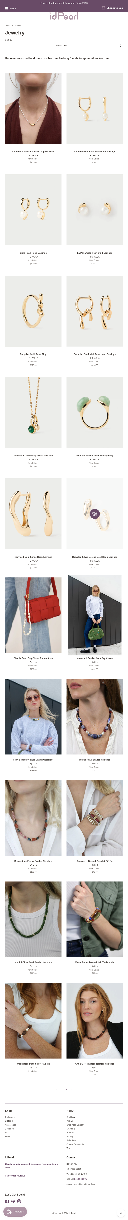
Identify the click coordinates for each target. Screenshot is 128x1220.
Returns (70, 1132)
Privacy (69, 1136)
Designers (9, 1129)
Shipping (70, 1129)
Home (7, 25)
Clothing (9, 1121)
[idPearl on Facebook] (7, 1202)
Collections (10, 1117)
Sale (7, 1132)
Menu (12, 8)
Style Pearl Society (75, 1125)
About (7, 1136)
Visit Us (69, 1121)
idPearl (73, 1213)
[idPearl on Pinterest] (13, 1202)
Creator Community (75, 1144)
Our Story (70, 1117)
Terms (69, 1148)
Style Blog (71, 1140)
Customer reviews (15, 1175)
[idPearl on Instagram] (19, 1202)
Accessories (10, 1125)
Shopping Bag (114, 8)
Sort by (8, 40)
